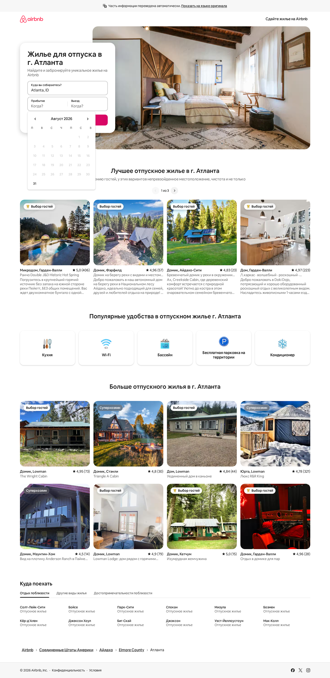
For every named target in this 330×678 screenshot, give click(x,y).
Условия (95, 670)
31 (34, 184)
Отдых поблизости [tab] (34, 593)
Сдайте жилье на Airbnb (287, 19)
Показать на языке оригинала (204, 6)
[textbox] (47, 106)
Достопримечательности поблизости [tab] (123, 593)
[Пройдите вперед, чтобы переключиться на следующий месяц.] (87, 119)
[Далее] (174, 190)
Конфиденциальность (68, 670)
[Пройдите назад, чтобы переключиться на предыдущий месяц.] (35, 119)
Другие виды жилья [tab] (71, 593)
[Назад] (155, 190)
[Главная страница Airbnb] (31, 19)
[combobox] (67, 90)
